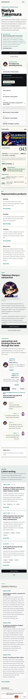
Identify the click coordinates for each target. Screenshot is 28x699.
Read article (6, 507)
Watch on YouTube (7, 163)
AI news (6, 388)
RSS (14, 575)
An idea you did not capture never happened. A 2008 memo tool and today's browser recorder (14, 489)
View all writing (14, 571)
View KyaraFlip (6, 208)
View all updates (5, 681)
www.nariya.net (5, 2)
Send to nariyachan (9, 82)
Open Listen (6, 263)
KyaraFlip (11, 369)
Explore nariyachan (7, 84)
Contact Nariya (14, 56)
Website (22, 388)
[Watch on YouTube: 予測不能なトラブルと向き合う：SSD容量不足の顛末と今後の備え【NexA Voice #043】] (14, 139)
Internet (14, 388)
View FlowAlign (7, 223)
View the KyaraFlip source (14, 330)
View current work (14, 53)
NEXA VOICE (5, 129)
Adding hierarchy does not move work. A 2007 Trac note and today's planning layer (13, 517)
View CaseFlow (7, 240)
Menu (23, 1)
